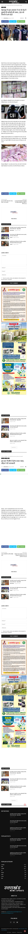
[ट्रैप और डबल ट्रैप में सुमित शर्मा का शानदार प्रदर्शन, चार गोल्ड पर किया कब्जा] (5, 236)
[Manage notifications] (25, 931)
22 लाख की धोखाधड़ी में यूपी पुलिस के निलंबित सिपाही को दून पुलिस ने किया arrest (21, 202)
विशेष (5, 7)
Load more (14, 447)
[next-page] (4, 248)
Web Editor (6, 18)
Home (2, 5)
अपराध (5, 5)
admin (11, 237)
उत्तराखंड (3, 231)
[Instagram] (14, 922)
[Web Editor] (2, 18)
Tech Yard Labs (21, 928)
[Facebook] (11, 922)
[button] (2, 1)
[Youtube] (17, 922)
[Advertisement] (14, 50)
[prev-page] (2, 248)
